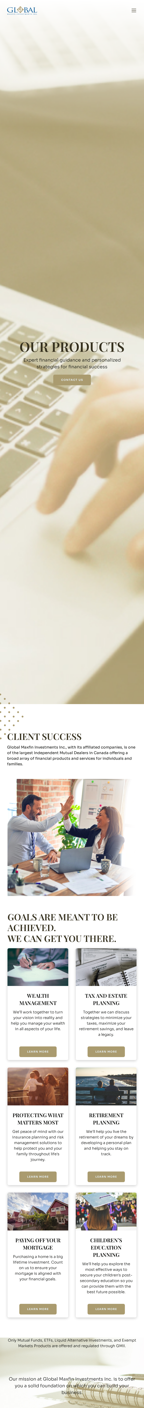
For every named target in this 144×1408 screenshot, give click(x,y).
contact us (72, 380)
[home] (22, 10)
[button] (133, 10)
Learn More (38, 1051)
